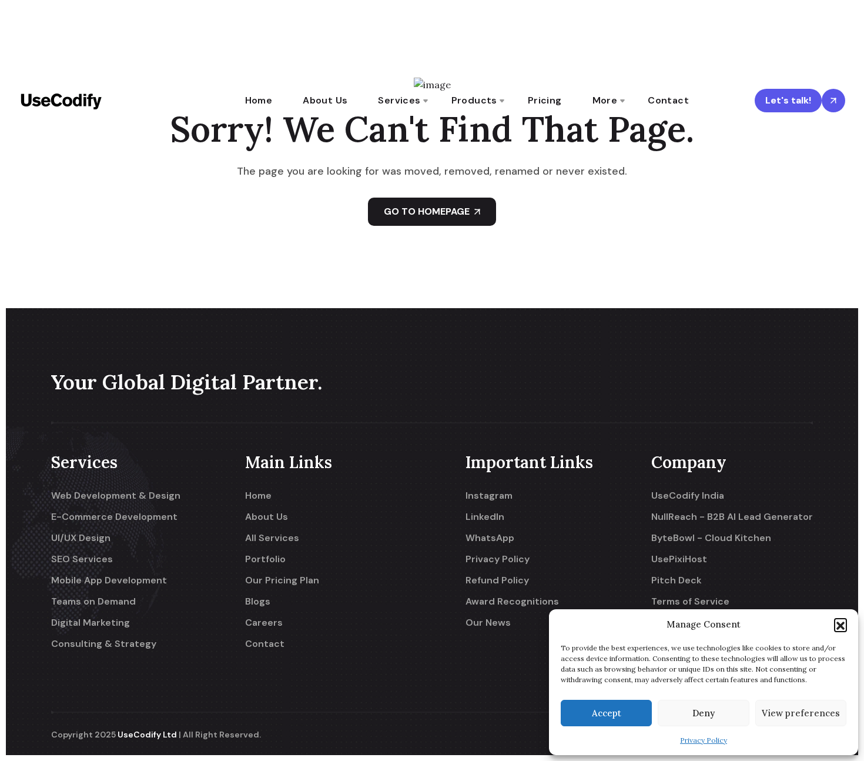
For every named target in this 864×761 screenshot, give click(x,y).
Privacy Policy (703, 740)
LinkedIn (485, 517)
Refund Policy (497, 580)
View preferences (801, 713)
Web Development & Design (115, 495)
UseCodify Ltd (147, 734)
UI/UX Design (80, 538)
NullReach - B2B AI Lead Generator (732, 517)
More (605, 100)
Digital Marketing (90, 623)
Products (474, 100)
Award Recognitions (512, 601)
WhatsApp (490, 538)
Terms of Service (690, 601)
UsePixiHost (679, 559)
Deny (703, 713)
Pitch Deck (676, 580)
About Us (325, 100)
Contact (668, 100)
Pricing (545, 100)
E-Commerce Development (114, 517)
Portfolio (265, 559)
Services (399, 100)
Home (259, 100)
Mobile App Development (109, 580)
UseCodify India (687, 495)
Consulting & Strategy (103, 644)
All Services (272, 538)
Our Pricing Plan (282, 580)
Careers (264, 623)
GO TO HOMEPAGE (427, 211)
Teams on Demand (93, 601)
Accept (606, 713)
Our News (488, 623)
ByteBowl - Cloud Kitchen (711, 538)
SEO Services (82, 559)
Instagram (489, 495)
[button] (840, 624)
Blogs (257, 601)
